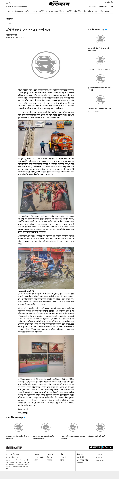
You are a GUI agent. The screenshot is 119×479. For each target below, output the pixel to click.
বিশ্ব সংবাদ (49, 11)
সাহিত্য (49, 460)
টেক (84, 11)
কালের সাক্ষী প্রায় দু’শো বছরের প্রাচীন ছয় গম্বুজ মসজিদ (100, 49)
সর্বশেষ (10, 11)
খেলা (56, 11)
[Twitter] (105, 2)
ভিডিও (101, 11)
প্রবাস (36, 460)
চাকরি (62, 460)
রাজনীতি (41, 11)
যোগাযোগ (80, 457)
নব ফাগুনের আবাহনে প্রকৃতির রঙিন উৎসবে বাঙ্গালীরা (43, 437)
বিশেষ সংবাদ (19, 11)
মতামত (107, 11)
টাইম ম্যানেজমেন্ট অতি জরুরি (96, 436)
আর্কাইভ (105, 7)
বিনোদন (62, 11)
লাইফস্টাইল (78, 11)
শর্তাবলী (79, 463)
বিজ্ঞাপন (80, 454)
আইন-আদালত (92, 11)
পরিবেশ (63, 457)
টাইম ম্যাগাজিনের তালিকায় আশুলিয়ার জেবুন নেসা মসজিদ (99, 110)
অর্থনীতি (69, 11)
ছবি (61, 454)
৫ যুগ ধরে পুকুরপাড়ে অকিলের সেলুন (99, 69)
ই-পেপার (100, 7)
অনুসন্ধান (37, 454)
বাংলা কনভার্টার (92, 7)
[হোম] (7, 23)
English (111, 7)
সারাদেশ (34, 11)
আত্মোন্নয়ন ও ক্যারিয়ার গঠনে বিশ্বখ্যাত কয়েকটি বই (17, 437)
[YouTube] (108, 2)
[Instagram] (111, 2)
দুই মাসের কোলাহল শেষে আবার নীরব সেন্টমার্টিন (99, 89)
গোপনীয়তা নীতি (82, 460)
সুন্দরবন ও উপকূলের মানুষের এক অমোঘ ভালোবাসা (73, 437)
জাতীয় (27, 11)
